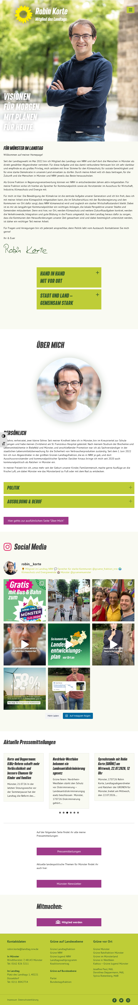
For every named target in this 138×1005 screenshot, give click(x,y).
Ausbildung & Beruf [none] (24, 501)
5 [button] (74, 813)
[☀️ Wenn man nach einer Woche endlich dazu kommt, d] (69, 600)
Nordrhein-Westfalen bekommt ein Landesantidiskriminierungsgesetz (27, 766)
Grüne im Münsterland (105, 956)
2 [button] (64, 813)
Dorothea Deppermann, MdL (108, 972)
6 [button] (78, 813)
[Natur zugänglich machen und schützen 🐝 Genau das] (113, 645)
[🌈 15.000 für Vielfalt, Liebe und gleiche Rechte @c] (113, 600)
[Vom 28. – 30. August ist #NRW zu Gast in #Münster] (25, 600)
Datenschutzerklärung (28, 999)
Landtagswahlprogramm (63, 960)
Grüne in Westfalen (103, 960)
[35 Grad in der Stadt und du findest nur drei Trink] (69, 689)
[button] (69, 277)
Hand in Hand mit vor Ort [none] (52, 277)
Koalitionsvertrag (59, 963)
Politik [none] (13, 488)
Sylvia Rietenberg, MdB (105, 975)
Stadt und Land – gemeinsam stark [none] (56, 299)
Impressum (12, 999)
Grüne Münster (101, 949)
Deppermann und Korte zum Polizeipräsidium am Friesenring (117, 764)
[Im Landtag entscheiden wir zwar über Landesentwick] (69, 645)
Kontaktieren (112, 228)
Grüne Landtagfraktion (62, 949)
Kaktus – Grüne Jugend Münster (110, 963)
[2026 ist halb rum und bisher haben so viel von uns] (25, 689)
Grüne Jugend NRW (60, 956)
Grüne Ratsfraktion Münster (108, 952)
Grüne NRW (56, 952)
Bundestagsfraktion (61, 981)
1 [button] (60, 813)
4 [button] (71, 813)
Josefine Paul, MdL (103, 969)
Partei (53, 978)
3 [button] (67, 813)
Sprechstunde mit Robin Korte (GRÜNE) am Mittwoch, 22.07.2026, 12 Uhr (72, 766)
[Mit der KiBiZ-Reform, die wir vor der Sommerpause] (25, 645)
